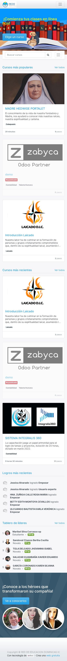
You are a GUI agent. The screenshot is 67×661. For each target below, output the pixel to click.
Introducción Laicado (19, 235)
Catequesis (10, 124)
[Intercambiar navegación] (58, 55)
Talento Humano (26, 185)
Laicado (9, 251)
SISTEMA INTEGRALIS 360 (23, 438)
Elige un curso (14, 37)
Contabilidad (11, 185)
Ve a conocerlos (16, 601)
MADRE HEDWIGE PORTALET (25, 108)
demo (9, 174)
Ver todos (59, 523)
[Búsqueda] (48, 55)
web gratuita (53, 655)
